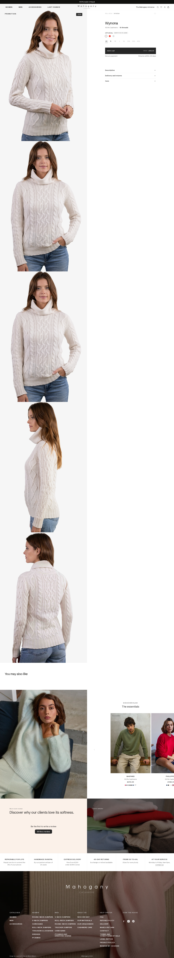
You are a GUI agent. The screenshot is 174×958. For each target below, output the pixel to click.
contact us (159, 865)
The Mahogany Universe (145, 7)
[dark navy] (133, 785)
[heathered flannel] (113, 36)
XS (106, 41)
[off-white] (106, 36)
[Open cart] (168, 7)
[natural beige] (169, 785)
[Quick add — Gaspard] (147, 769)
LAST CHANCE (54, 7)
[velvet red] (125, 785)
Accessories (35, 7)
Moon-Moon (32, 956)
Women (9, 7)
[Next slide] (166, 749)
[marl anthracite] (131, 785)
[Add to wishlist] (155, 14)
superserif (19, 956)
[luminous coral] (110, 36)
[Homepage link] (87, 7)
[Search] (158, 7)
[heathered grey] (128, 785)
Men (20, 7)
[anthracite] (126, 785)
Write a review (43, 831)
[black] (168, 785)
